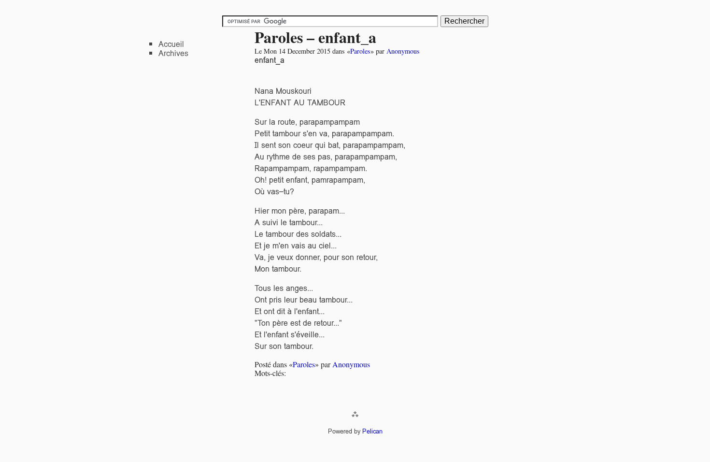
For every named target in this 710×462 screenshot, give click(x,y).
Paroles (360, 51)
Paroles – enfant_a (315, 37)
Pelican (372, 431)
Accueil (171, 44)
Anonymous (403, 51)
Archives (173, 53)
